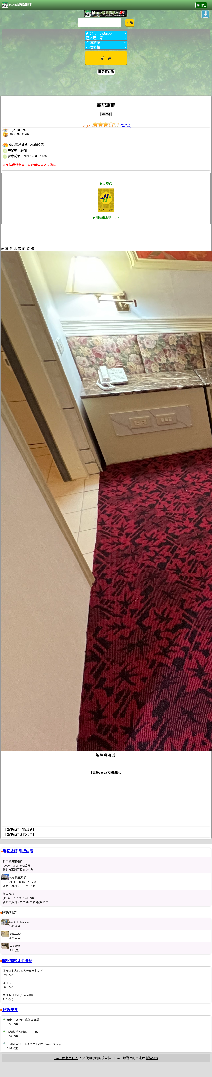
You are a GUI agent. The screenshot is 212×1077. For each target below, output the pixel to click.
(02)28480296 (17, 130)
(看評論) (125, 126)
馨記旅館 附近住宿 (18, 851)
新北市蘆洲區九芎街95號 (26, 144)
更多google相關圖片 (106, 772)
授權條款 (152, 1058)
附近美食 (10, 1010)
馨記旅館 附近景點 (17, 961)
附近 (203, 5)
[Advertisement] (106, 85)
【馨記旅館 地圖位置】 (19, 835)
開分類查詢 (106, 72)
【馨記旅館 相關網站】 (19, 830)
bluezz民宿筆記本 (20, 4)
